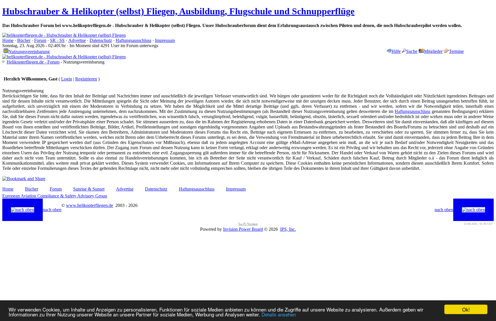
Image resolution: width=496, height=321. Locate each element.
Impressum (165, 40)
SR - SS (57, 40)
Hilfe (396, 51)
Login (66, 78)
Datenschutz (101, 40)
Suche (411, 51)
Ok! (466, 309)
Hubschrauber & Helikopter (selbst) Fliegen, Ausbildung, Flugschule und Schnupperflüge (178, 11)
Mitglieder (433, 51)
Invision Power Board (243, 229)
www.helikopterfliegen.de (89, 205)
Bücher (23, 40)
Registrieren (86, 78)
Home (7, 40)
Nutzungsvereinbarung (29, 51)
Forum (40, 40)
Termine (456, 51)
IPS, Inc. (288, 229)
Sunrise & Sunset (88, 189)
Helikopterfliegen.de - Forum (33, 61)
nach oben (52, 209)
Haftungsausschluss (133, 40)
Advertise (77, 40)
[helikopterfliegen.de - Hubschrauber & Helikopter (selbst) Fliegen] (64, 35)
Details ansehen (278, 314)
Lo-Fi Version (248, 224)
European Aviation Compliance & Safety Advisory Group (54, 195)
